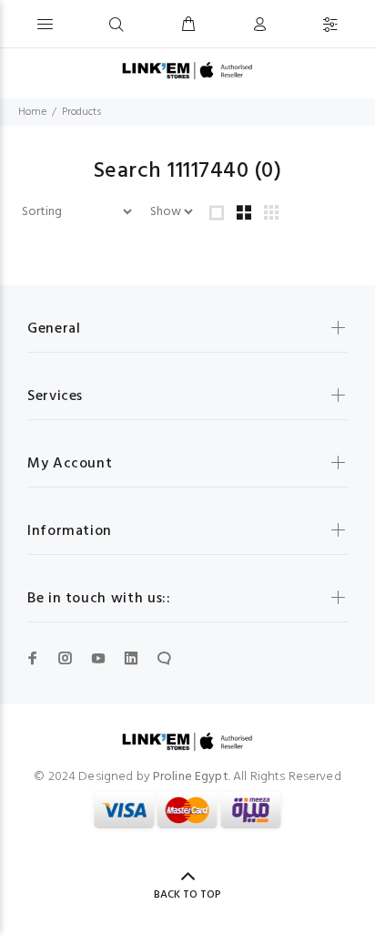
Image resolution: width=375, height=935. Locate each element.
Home (32, 112)
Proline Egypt (190, 776)
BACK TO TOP (187, 895)
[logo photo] (187, 71)
